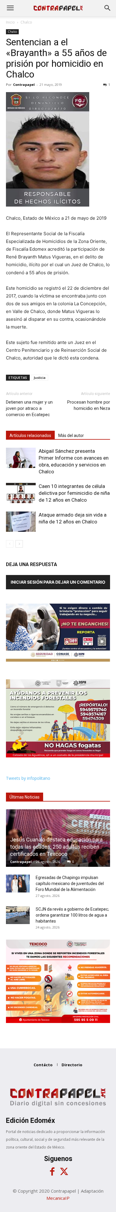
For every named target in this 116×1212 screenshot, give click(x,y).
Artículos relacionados (30, 435)
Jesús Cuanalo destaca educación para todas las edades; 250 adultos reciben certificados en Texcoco (56, 846)
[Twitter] (63, 1171)
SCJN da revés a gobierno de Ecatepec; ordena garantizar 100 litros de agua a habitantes (72, 915)
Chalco (26, 22)
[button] (10, 8)
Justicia (40, 377)
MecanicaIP (58, 1198)
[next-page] (19, 544)
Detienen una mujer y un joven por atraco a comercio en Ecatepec (29, 408)
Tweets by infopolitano (28, 778)
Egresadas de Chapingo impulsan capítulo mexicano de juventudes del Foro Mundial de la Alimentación (70, 883)
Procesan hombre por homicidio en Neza (88, 405)
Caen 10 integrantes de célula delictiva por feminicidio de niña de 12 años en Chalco (74, 493)
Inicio (10, 22)
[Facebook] (52, 1171)
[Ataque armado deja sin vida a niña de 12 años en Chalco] (21, 522)
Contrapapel (24, 84)
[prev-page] (9, 544)
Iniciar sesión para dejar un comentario (58, 582)
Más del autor (71, 435)
